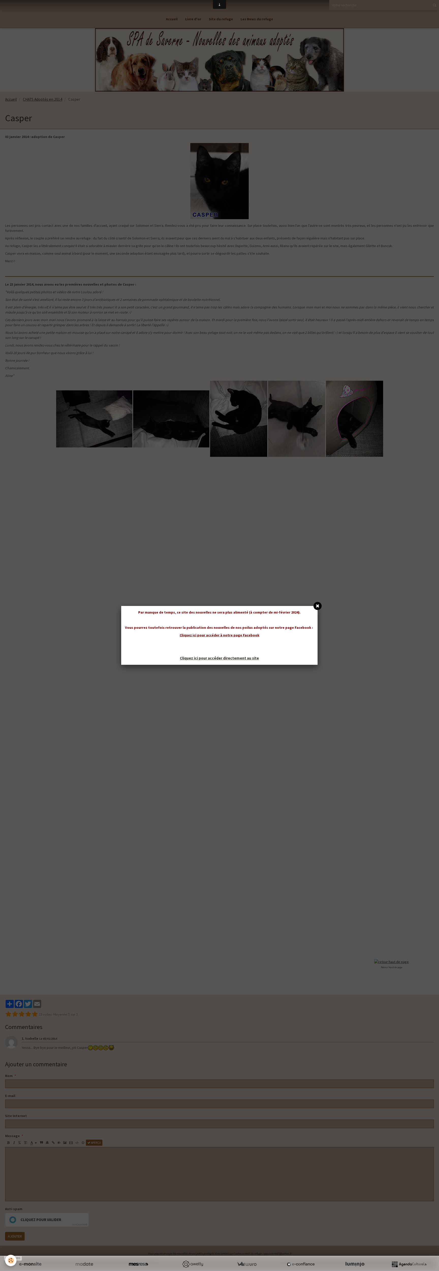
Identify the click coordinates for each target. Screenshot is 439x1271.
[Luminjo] (355, 1264)
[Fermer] (317, 606)
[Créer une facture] (247, 1264)
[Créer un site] (30, 1264)
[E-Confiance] (301, 1264)
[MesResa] (138, 1264)
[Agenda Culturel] (409, 1264)
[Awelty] (193, 1264)
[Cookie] (11, 1260)
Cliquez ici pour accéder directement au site (219, 658)
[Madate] (84, 1264)
